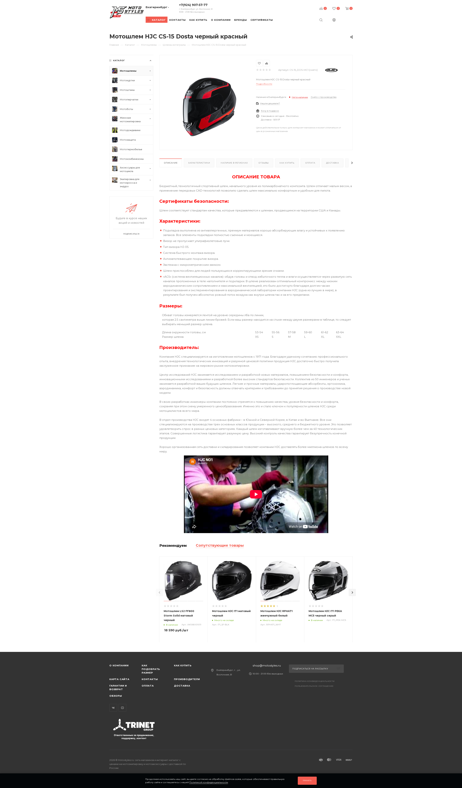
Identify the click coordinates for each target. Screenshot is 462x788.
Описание (170, 163)
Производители (187, 679)
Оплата (310, 163)
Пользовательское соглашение (314, 686)
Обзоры (115, 695)
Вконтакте (113, 708)
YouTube (122, 708)
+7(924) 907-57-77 (196, 8)
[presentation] (159, 592)
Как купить (287, 163)
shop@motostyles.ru (267, 665)
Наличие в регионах (234, 163)
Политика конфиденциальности (315, 681)
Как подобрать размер (151, 669)
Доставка (332, 163)
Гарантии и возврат (118, 687)
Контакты (150, 679)
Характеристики (199, 163)
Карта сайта (119, 679)
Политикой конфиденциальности (208, 782)
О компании (119, 665)
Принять (307, 781)
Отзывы (263, 163)
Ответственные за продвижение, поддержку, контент (134, 737)
